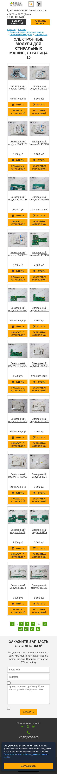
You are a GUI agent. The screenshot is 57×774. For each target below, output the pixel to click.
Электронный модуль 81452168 (17, 142)
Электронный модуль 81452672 (17, 364)
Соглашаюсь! (28, 766)
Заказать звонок (40, 22)
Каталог (22, 29)
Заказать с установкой (18, 112)
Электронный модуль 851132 (18, 586)
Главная (11, 29)
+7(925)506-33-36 (18, 10)
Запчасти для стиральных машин (27, 32)
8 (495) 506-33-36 (38, 10)
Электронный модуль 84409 (17, 531)
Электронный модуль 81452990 (17, 475)
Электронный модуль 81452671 (39, 309)
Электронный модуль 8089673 (18, 87)
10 (39, 623)
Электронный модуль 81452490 (39, 253)
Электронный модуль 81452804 (17, 420)
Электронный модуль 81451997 (39, 87)
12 (20, 629)
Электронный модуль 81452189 (39, 198)
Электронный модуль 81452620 (17, 309)
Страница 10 (41, 34)
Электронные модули (21, 34)
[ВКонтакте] (22, 726)
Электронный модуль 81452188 (17, 198)
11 (45, 623)
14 (32, 629)
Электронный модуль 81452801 (39, 364)
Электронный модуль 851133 (39, 586)
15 (38, 629)
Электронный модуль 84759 (39, 531)
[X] (34, 726)
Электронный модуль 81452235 (17, 253)
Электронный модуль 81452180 (39, 142)
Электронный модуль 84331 (39, 475)
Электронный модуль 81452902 (39, 420)
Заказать (28, 712)
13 (26, 629)
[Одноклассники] (28, 726)
